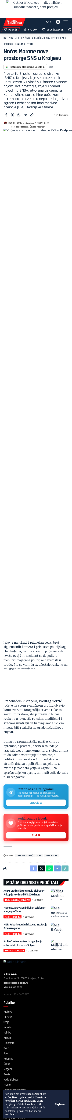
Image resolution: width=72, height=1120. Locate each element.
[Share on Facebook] (5, 115)
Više (51, 66)
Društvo (25, 38)
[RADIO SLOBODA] (14, 22)
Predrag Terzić (50, 701)
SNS (39, 855)
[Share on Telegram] (25, 115)
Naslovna (8, 38)
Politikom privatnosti (20, 1097)
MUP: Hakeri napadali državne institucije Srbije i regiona (25, 926)
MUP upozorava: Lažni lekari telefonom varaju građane (24, 909)
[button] (60, 1104)
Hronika (59, 913)
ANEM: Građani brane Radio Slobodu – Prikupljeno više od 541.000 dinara (23, 892)
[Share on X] (12, 115)
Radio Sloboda (15, 123)
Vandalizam (52, 855)
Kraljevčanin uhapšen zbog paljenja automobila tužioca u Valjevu (22, 943)
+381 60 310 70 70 (12, 987)
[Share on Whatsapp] (18, 115)
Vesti (17, 38)
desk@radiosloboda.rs (15, 983)
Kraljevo (20, 43)
